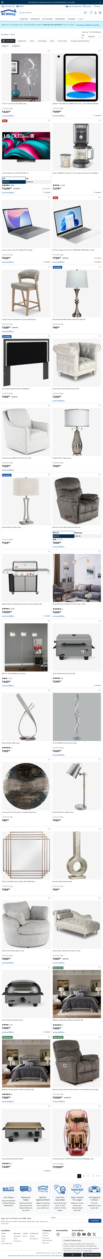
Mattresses (60, 19)
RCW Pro (45, 1233)
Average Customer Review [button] (80, 41)
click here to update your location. (88, 25)
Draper (3, 1236)
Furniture (24, 19)
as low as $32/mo (59, 1101)
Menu (98, 6)
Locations (5, 1230)
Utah (3, 1233)
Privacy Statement (45, 1255)
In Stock (12, 35)
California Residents (56, 1255)
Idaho (25, 1233)
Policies (37, 1255)
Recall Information (17, 1255)
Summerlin (17, 1241)
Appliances (35, 19)
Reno (15, 1239)
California (34, 1233)
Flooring (71, 19)
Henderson (17, 1236)
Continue (95, 1221)
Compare (97, 115)
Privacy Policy (88, 1250)
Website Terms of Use (28, 1255)
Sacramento (34, 1239)
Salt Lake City (9, 6)
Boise (25, 1236)
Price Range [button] (42, 41)
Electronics (47, 19)
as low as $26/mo (8, 193)
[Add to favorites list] (49, 51)
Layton (3, 1239)
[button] (13, 2)
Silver (5, 46)
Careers (45, 1236)
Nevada (17, 1233)
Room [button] (52, 41)
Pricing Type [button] (62, 41)
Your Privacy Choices (91, 1255)
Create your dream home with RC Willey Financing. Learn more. (51, 2)
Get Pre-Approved (75, 6)
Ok (73, 1255)
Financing (45, 1238)
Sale (81, 19)
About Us (45, 1243)
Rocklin (32, 1236)
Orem (3, 1241)
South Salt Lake (6, 1243)
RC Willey (4, 35)
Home (9, 1255)
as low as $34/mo (8, 616)
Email (53, 1218)
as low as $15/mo (8, 116)
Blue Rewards (47, 1240)
